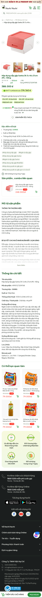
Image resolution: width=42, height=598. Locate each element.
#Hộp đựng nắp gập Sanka (11, 156)
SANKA (15, 130)
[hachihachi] (21, 2)
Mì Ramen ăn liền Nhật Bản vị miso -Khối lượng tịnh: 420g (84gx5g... (31, 390)
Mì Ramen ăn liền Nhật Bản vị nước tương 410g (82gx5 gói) (30, 421)
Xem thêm (21, 265)
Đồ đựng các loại (21, 20)
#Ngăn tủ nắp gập (25, 152)
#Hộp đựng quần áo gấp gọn (12, 166)
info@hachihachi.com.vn (14, 567)
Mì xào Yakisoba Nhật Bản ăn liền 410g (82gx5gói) (10, 390)
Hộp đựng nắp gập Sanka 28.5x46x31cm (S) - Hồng (24, 185)
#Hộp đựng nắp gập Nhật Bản (12, 163)
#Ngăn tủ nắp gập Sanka (10, 159)
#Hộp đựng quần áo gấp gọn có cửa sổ (16, 170)
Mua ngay (34, 594)
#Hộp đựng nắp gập (9, 152)
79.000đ (7, 396)
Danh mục (9, 20)
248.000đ (20, 192)
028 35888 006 (11, 565)
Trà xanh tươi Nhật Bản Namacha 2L (10, 420)
